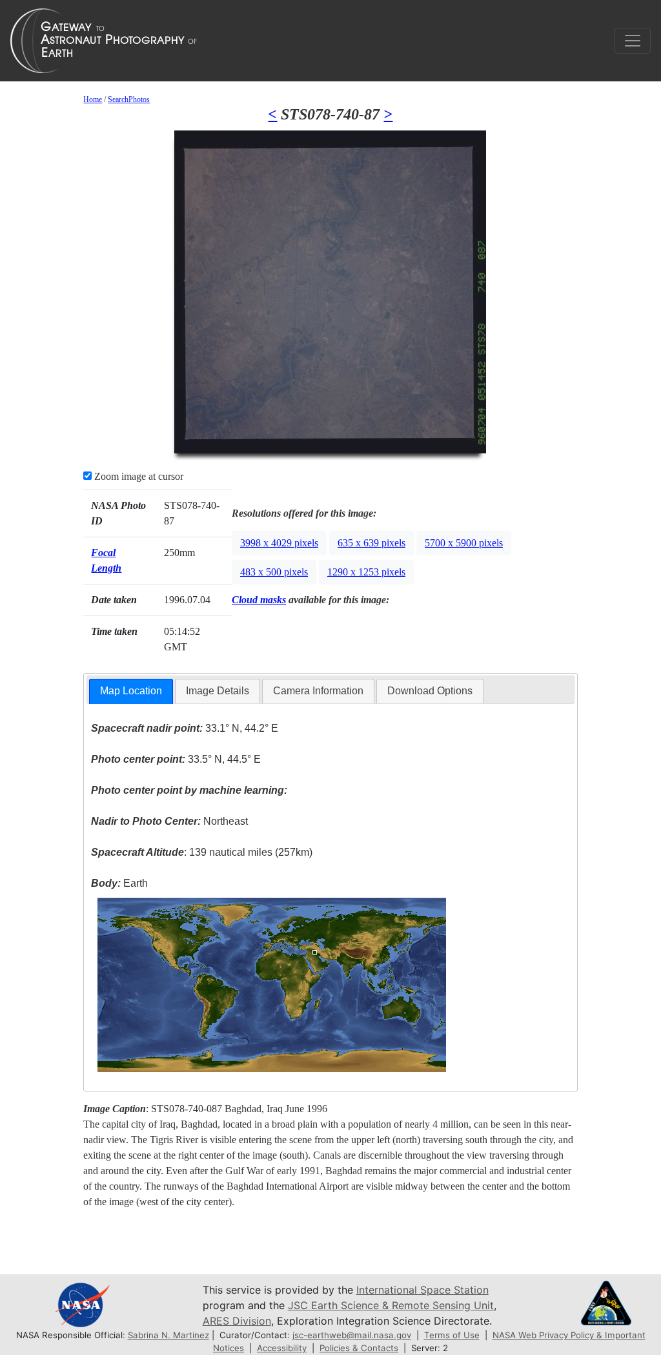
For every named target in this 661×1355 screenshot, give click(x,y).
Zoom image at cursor (137, 476)
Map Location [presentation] (131, 690)
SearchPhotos (129, 99)
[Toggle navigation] (633, 41)
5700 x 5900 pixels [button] (464, 542)
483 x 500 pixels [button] (274, 571)
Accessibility (282, 1348)
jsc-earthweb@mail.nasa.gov (351, 1335)
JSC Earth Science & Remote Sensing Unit (391, 1305)
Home (92, 99)
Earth (119, 883)
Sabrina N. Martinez (168, 1335)
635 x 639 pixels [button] (371, 542)
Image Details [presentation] (217, 690)
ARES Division (237, 1320)
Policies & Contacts (359, 1348)
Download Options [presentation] (430, 690)
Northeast (169, 821)
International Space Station (422, 1289)
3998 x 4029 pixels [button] (279, 542)
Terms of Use (452, 1335)
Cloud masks (259, 599)
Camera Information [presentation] (318, 690)
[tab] (131, 691)
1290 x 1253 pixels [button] (366, 571)
